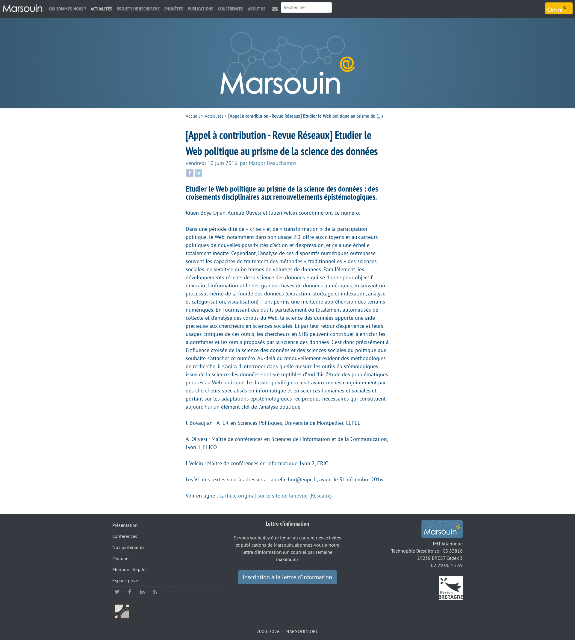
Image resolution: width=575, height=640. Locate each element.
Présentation (125, 525)
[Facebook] (189, 172)
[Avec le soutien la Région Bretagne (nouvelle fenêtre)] (451, 588)
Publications (200, 9)
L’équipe (120, 558)
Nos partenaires (128, 547)
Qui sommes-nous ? (67, 9)
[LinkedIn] (198, 172)
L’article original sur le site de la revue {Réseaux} (275, 496)
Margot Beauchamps (272, 163)
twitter (117, 591)
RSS (155, 591)
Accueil (193, 116)
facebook (129, 591)
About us (256, 9)
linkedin (142, 591)
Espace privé (125, 580)
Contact (275, 9)
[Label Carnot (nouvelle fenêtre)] (121, 611)
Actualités (101, 9)
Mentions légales (130, 569)
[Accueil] (22, 8)
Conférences (230, 9)
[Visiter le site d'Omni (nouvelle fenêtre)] (559, 8)
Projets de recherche (138, 9)
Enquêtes (173, 9)
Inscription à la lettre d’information (287, 577)
